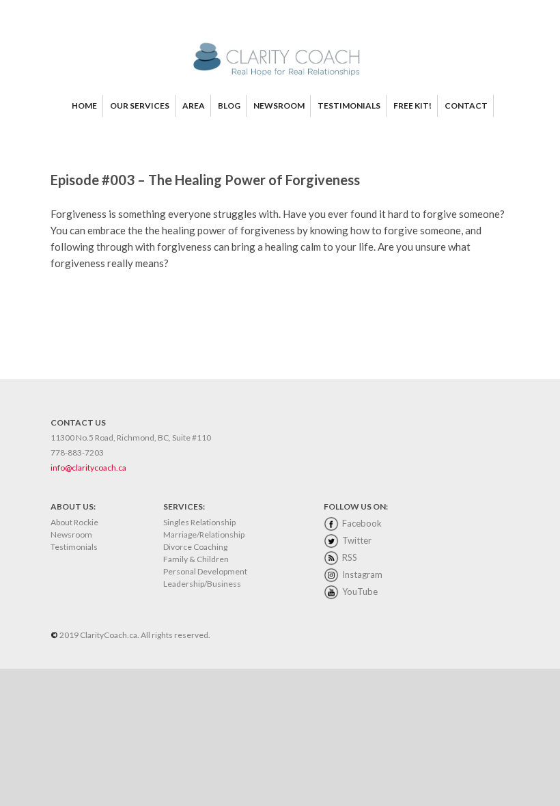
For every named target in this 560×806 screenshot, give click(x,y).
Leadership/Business (202, 584)
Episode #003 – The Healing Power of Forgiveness (205, 179)
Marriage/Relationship (203, 534)
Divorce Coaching (195, 547)
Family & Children (196, 559)
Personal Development (205, 571)
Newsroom (71, 534)
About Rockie (74, 522)
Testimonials (74, 547)
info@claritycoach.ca (88, 467)
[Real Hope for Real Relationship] (280, 76)
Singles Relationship (199, 522)
